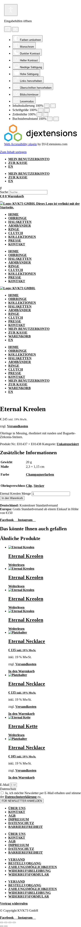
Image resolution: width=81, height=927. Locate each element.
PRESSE (14, 240)
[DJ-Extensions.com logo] (40, 140)
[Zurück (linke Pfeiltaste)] (1, 926)
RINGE (13, 229)
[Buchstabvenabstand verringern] (50, 119)
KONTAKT (16, 244)
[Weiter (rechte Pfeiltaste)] (5, 926)
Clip (29, 485)
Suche (4, 192)
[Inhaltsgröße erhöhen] (53, 106)
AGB (12, 815)
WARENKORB (19, 336)
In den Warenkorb (12, 498)
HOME (13, 214)
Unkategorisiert (68, 444)
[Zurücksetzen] (7, 29)
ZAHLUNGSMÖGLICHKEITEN (32, 867)
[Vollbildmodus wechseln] (5, 922)
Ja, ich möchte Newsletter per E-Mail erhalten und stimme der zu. (40, 795)
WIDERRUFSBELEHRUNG (29, 870)
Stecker (39, 485)
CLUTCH (15, 233)
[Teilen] (10, 922)
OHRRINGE (17, 218)
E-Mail (5, 784)
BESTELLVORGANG (24, 863)
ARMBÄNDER (19, 225)
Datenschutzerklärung (21, 797)
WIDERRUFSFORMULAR (28, 874)
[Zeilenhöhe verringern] (39, 114)
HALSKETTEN (20, 222)
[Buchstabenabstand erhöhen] (56, 119)
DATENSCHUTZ (21, 823)
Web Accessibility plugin (20, 144)
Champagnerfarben (40, 474)
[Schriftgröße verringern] (40, 110)
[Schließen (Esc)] (14, 922)
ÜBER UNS (17, 808)
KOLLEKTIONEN (22, 237)
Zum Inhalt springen (13, 152)
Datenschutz (8, 789)
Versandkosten (17, 426)
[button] (40, 188)
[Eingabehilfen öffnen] (10, 10)
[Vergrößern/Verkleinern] (1, 922)
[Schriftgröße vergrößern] (47, 110)
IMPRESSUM (18, 819)
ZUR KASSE (17, 163)
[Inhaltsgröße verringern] (46, 106)
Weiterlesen (16, 565)
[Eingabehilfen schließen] (15, 29)
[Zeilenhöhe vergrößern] (45, 114)
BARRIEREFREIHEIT (25, 827)
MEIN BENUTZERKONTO (28, 159)
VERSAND (16, 859)
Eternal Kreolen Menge (15, 493)
